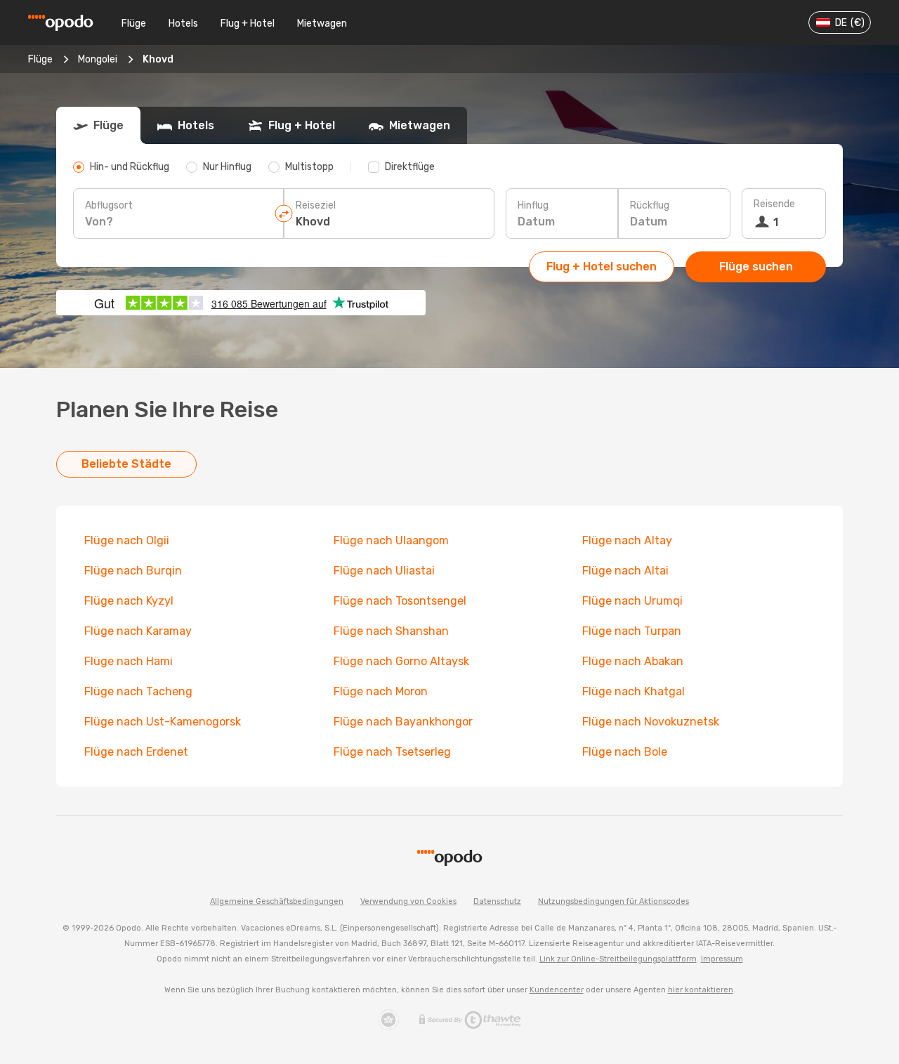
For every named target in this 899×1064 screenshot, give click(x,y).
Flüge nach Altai (625, 570)
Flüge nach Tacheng (138, 691)
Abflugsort (109, 205)
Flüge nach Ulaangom (391, 540)
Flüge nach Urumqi (632, 600)
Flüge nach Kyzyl (128, 600)
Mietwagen (322, 23)
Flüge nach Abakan (632, 661)
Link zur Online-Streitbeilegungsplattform (618, 959)
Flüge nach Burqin (133, 570)
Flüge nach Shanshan (391, 631)
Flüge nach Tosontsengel (400, 600)
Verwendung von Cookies (408, 901)
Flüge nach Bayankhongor (403, 721)
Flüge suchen (756, 266)
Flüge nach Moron (381, 691)
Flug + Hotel (248, 23)
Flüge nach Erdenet (136, 751)
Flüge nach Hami (128, 661)
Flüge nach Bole (624, 751)
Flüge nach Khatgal (633, 691)
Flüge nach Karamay (138, 631)
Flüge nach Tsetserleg (392, 751)
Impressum (722, 959)
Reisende (774, 204)
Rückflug (649, 205)
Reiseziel (316, 205)
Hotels (183, 23)
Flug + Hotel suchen (601, 266)
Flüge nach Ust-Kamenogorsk (162, 721)
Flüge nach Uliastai (384, 570)
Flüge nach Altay (627, 540)
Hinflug (533, 205)
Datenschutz (497, 901)
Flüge (134, 23)
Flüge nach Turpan (631, 631)
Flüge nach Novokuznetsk (650, 721)
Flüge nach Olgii (126, 540)
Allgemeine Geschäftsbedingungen (276, 901)
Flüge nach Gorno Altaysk (401, 661)
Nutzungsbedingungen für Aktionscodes (613, 901)
